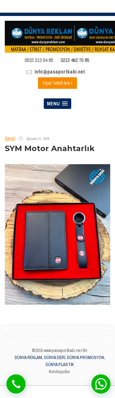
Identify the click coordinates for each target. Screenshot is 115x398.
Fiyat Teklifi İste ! (57, 83)
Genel (10, 138)
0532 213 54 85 (39, 60)
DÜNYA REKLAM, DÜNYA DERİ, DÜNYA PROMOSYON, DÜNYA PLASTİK (60, 361)
